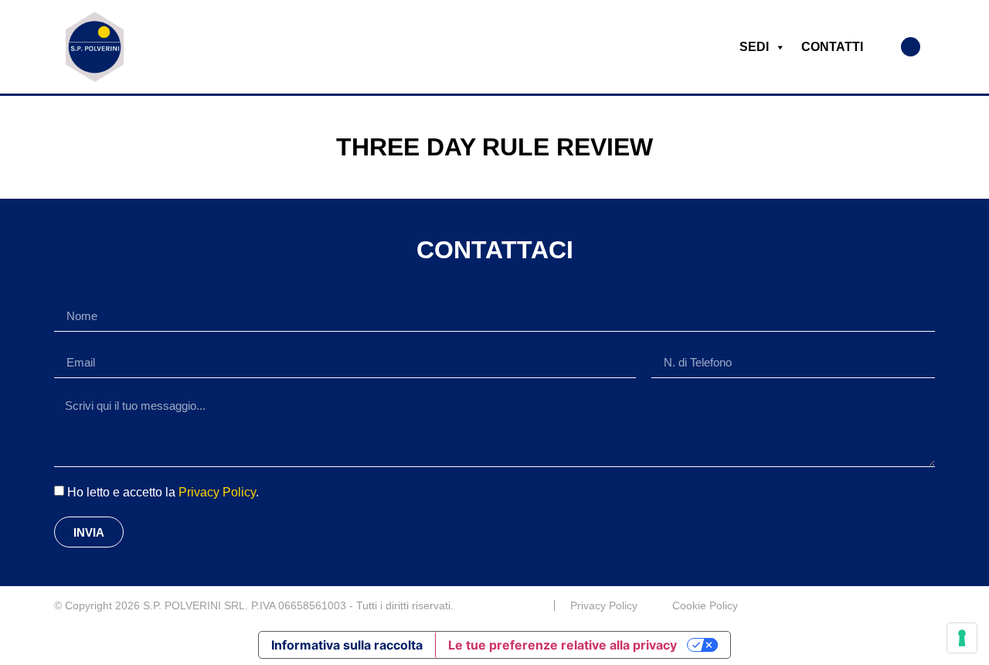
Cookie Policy (705, 605)
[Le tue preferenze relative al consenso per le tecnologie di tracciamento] (962, 638)
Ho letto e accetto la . (163, 492)
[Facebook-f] (929, 605)
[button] (910, 46)
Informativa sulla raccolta (347, 645)
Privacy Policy (217, 492)
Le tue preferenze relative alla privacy (562, 645)
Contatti (832, 46)
